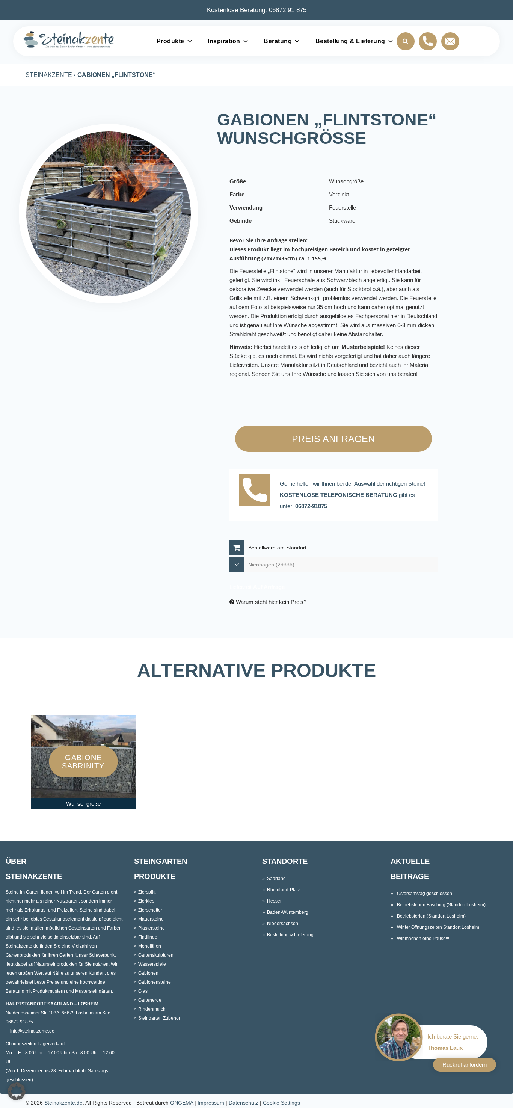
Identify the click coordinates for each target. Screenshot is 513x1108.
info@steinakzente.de (32, 1031)
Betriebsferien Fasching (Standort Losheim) (441, 904)
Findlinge (147, 937)
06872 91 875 (287, 9)
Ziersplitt (146, 892)
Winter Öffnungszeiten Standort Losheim (438, 927)
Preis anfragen (333, 438)
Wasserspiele (152, 964)
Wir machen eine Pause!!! (423, 938)
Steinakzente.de (63, 1103)
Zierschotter (150, 910)
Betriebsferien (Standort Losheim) (431, 916)
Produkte (170, 41)
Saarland (276, 878)
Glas (143, 991)
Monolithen (149, 946)
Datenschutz (243, 1103)
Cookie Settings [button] (281, 1103)
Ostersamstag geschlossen (424, 893)
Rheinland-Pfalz (283, 889)
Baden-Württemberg (287, 912)
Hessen (275, 901)
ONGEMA (181, 1103)
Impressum (211, 1103)
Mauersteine (151, 919)
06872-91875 (311, 506)
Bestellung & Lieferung (350, 41)
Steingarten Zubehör (159, 1018)
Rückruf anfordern (464, 1064)
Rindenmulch (152, 1009)
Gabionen (148, 973)
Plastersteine (151, 928)
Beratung (278, 41)
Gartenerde (149, 1000)
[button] (16, 1091)
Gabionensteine (154, 982)
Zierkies (146, 901)
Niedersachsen (282, 923)
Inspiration (224, 41)
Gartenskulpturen (156, 955)
